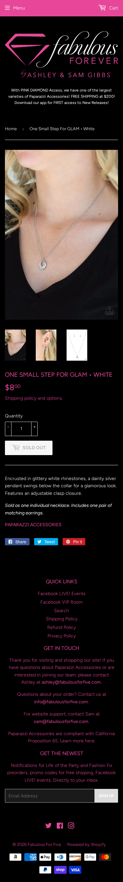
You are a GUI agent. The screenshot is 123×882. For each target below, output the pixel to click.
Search (61, 610)
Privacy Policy (62, 636)
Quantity (14, 416)
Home (11, 128)
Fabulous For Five (44, 844)
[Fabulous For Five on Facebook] (59, 827)
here (89, 741)
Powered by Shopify (86, 844)
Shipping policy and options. (34, 398)
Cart (113, 8)
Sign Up (106, 795)
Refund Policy (61, 627)
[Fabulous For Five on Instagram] (71, 827)
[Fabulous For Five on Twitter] (48, 827)
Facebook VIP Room (61, 602)
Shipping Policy (61, 619)
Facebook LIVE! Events (62, 593)
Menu (19, 8)
